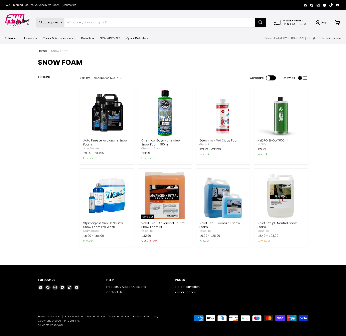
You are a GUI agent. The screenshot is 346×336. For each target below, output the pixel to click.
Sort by (85, 77)
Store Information (187, 287)
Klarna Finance (185, 292)
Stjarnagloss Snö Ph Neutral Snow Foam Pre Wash (103, 225)
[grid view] (300, 78)
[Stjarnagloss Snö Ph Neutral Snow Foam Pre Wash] (107, 195)
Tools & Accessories (58, 38)
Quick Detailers (137, 38)
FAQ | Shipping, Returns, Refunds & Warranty (32, 5)
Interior (29, 38)
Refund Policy (96, 316)
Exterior (11, 38)
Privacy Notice (73, 316)
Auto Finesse (91, 148)
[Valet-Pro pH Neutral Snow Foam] (281, 195)
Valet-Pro (147, 231)
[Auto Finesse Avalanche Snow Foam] (107, 113)
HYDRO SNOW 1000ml (272, 140)
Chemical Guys (150, 148)
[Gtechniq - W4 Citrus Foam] (223, 113)
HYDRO (261, 144)
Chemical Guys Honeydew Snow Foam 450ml (160, 142)
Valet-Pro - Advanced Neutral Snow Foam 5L (163, 225)
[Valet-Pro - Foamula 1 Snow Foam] (223, 195)
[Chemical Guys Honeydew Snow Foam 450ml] (165, 113)
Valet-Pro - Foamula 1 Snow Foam (219, 225)
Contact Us (69, 5)
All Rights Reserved (50, 325)
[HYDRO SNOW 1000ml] (281, 113)
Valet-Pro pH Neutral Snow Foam (277, 225)
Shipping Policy (119, 316)
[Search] (260, 22)
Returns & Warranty (145, 316)
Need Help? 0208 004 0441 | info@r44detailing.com (303, 38)
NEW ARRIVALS (110, 38)
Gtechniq (204, 144)
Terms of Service (49, 316)
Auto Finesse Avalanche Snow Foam (105, 142)
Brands (86, 38)
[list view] (305, 78)
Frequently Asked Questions (126, 287)
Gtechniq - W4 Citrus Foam (219, 140)
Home (42, 50)
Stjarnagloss (91, 231)
